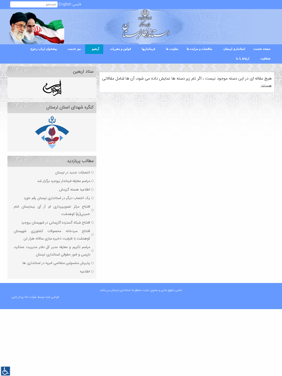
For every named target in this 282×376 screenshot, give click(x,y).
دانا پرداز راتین (20, 297)
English (65, 4)
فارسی (76, 4)
